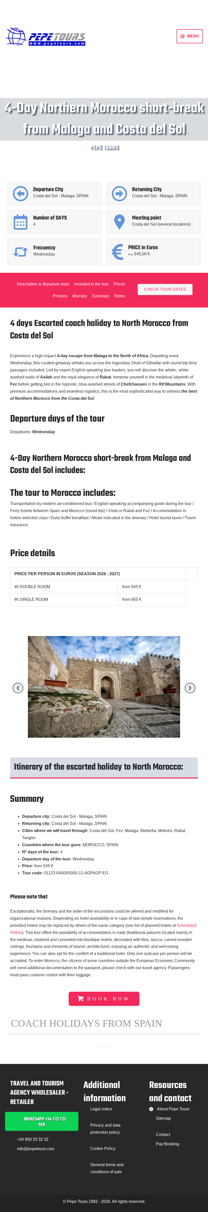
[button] (18, 688)
